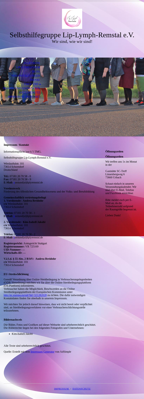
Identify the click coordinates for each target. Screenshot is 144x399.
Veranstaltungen (25, 75)
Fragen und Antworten (21, 88)
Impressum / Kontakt (24, 96)
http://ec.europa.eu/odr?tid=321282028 (25, 295)
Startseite (32, 63)
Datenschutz (29, 92)
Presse (35, 79)
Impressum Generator (42, 351)
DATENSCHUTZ (82, 388)
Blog (36, 71)
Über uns (31, 84)
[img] (72, 19)
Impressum (62, 388)
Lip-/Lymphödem (28, 67)
